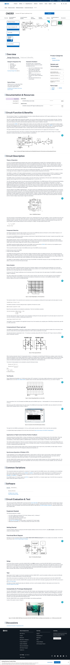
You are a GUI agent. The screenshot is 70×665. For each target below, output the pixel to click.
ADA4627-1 (14, 475)
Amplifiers (54, 58)
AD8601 (31, 472)
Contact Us (22, 649)
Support (38, 633)
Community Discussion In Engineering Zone (15, 625)
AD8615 (53, 87)
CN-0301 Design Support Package (21, 538)
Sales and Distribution (24, 645)
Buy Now (49, 13)
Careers (21, 635)
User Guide (10, 32)
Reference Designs (11, 21)
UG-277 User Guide (12, 581)
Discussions (63, 17)
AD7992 (60, 87)
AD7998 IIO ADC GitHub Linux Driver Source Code (14, 89)
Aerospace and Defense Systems (55, 81)
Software (48, 17)
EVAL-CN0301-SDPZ (21, 379)
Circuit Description (33, 18)
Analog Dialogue (40, 641)
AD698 (53, 89)
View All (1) (8, 487)
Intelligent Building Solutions (56, 69)
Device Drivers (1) (13, 487)
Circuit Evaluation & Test (55, 18)
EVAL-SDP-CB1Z (34, 502)
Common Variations (40, 18)
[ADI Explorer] (62, 4)
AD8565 (26, 472)
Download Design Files (11, 70)
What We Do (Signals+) (24, 639)
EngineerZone (39, 635)
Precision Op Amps (56, 60)
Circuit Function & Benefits (23, 18)
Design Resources (13, 57)
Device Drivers (11, 43)
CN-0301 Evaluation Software (45, 505)
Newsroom (22, 637)
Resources (39, 637)
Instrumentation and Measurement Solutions (55, 72)
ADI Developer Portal (41, 643)
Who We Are (22, 633)
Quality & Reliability (23, 643)
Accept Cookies (57, 662)
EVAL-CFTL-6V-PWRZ (14, 520)
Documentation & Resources (12, 18)
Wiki (37, 639)
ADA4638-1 (9, 475)
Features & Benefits (26, 57)
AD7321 (26, 477)
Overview (6, 17)
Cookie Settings (49, 662)
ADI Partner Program (24, 647)
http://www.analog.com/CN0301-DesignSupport (44, 430)
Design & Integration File (12, 27)
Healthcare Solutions (55, 75)
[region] (35, 662)
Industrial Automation (55, 78)
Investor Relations (23, 641)
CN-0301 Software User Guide (12, 584)
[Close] (68, 662)
